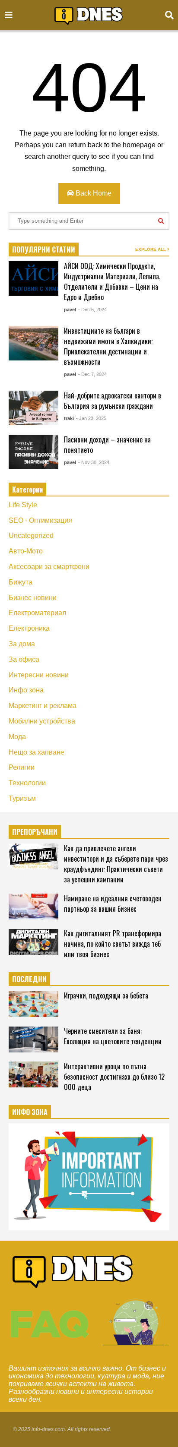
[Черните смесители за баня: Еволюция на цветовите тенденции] (33, 1039)
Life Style (23, 505)
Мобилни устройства (42, 721)
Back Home (92, 193)
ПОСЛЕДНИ (29, 979)
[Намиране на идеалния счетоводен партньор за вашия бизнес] (33, 906)
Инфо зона (26, 690)
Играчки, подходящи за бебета (106, 995)
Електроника (29, 628)
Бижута (20, 582)
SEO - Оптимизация (40, 520)
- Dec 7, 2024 (92, 374)
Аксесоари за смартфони (49, 566)
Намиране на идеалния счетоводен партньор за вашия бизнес (113, 903)
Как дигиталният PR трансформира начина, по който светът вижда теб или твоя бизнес (112, 943)
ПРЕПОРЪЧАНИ (34, 832)
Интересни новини (39, 675)
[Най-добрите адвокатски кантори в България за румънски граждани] (33, 408)
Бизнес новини (33, 597)
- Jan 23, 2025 (91, 418)
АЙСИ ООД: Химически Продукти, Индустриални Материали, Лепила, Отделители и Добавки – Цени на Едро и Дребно (112, 281)
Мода (17, 736)
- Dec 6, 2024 (92, 309)
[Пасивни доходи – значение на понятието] (33, 452)
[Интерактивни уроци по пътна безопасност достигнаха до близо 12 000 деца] (33, 1074)
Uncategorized (31, 535)
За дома (22, 644)
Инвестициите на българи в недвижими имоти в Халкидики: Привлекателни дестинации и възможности (108, 346)
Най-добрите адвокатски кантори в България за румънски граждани (112, 400)
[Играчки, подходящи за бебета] (33, 1004)
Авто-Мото (26, 551)
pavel (70, 309)
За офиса (24, 659)
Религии (22, 767)
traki (69, 418)
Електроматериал (37, 612)
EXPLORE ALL (151, 249)
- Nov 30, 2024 (93, 462)
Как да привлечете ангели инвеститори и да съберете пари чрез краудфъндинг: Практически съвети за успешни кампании (116, 864)
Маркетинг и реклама (42, 705)
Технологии (27, 783)
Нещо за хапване (36, 752)
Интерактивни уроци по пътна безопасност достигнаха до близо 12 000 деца (114, 1076)
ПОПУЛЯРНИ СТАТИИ (43, 249)
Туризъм (22, 798)
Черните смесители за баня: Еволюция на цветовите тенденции (113, 1036)
